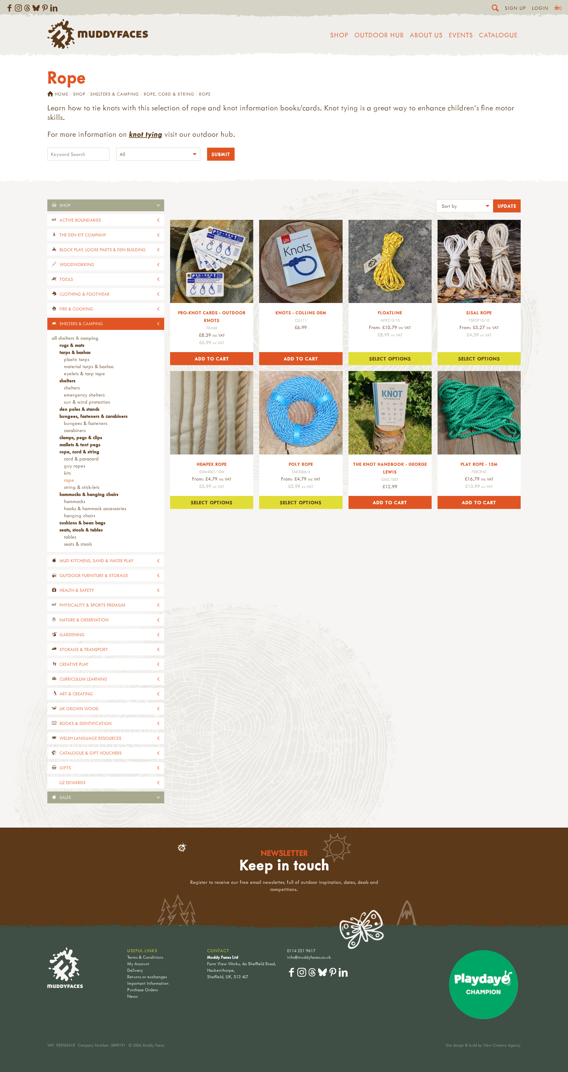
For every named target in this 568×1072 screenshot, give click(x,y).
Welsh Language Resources (90, 738)
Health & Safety (76, 590)
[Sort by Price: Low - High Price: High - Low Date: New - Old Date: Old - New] (464, 206)
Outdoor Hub (379, 35)
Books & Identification (85, 723)
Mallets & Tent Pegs (79, 444)
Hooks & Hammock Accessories (95, 508)
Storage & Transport (83, 649)
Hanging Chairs (79, 515)
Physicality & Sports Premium (92, 605)
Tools (66, 279)
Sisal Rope (479, 312)
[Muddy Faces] (97, 47)
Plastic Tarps (76, 359)
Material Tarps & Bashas (89, 366)
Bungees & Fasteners (85, 423)
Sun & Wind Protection (87, 402)
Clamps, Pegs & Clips (80, 437)
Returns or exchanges (147, 976)
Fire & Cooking (76, 309)
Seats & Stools (78, 544)
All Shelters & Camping (75, 338)
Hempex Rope (212, 464)
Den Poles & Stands (79, 409)
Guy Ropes (74, 466)
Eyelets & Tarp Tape (84, 373)
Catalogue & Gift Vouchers (90, 753)
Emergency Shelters (84, 395)
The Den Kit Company (82, 235)
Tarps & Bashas (75, 352)
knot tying (145, 134)
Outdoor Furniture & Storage (93, 575)
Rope (69, 480)
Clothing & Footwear (84, 294)
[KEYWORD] (78, 155)
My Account (138, 963)
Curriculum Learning (83, 679)
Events (461, 35)
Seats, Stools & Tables (81, 530)
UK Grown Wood (79, 708)
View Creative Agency (502, 1045)
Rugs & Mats (71, 345)
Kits (67, 473)
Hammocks (74, 501)
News (132, 996)
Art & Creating (76, 694)
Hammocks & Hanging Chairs (88, 494)
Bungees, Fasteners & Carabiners (93, 416)
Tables (70, 537)
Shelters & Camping (114, 94)
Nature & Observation (84, 620)
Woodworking (76, 264)
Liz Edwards (72, 782)
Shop (339, 35)
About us (426, 35)
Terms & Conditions (145, 957)
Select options (390, 359)
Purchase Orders (142, 989)
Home (61, 94)
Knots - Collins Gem (300, 312)
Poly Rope (301, 464)
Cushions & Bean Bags (82, 522)
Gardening (72, 634)
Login (540, 8)
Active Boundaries (80, 220)
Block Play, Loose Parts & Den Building (102, 249)
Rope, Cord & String (169, 94)
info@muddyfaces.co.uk (309, 957)
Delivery (135, 970)
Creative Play (73, 664)
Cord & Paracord (81, 459)
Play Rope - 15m (479, 464)
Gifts (65, 767)
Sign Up (515, 8)
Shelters (67, 380)
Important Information (148, 983)
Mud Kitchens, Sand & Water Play (96, 560)
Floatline (390, 312)
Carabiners (75, 430)
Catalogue (498, 35)
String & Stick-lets (81, 487)
